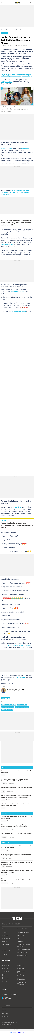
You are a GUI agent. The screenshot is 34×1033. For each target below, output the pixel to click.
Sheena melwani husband (9, 704)
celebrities (17, 507)
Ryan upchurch (22, 704)
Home (2, 30)
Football (3, 783)
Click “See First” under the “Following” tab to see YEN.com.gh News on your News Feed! (15, 192)
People (3, 799)
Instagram (25, 148)
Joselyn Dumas (6, 82)
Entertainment (10, 30)
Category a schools (7, 709)
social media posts (18, 311)
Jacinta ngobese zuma (8, 707)
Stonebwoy (20, 677)
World (3, 775)
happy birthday (7, 244)
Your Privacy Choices (18, 1032)
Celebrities (19, 30)
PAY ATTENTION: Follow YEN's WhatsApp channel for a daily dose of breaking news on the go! (16, 75)
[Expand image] (32, 88)
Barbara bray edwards (22, 707)
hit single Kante (17, 291)
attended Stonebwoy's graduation (16, 646)
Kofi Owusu (17, 45)
